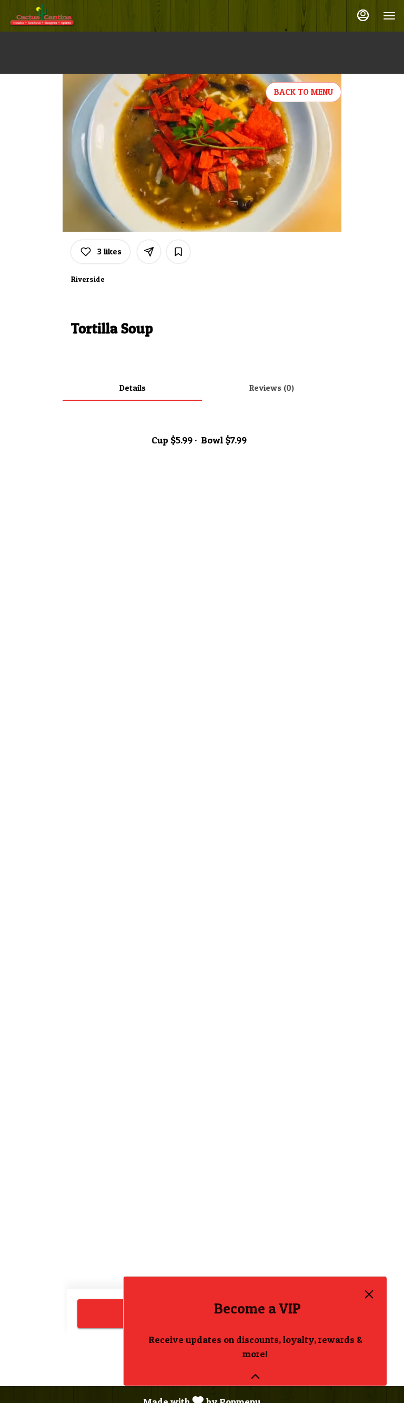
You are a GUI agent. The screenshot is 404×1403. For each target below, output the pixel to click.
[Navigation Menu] (389, 16)
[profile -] (363, 15)
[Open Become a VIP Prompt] (255, 1376)
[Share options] (148, 251)
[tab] (132, 388)
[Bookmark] (178, 251)
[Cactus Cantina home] (55, 16)
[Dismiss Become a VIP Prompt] (369, 1294)
